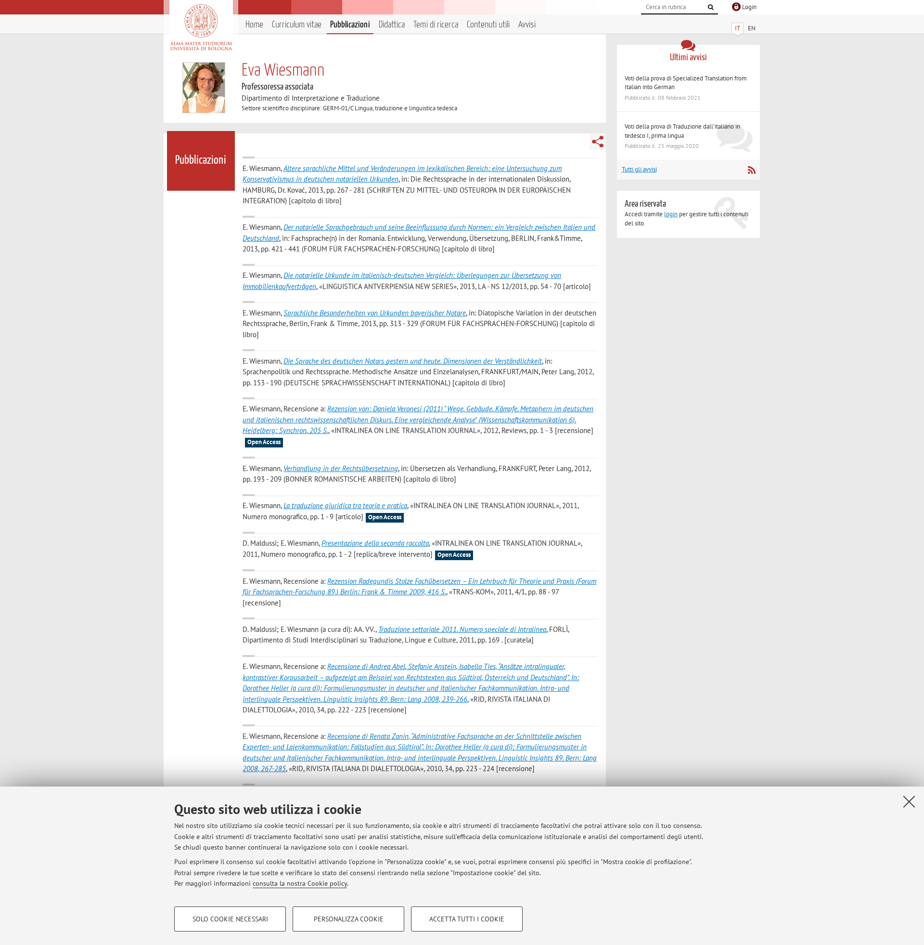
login (671, 214)
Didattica (392, 24)
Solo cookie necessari (230, 919)
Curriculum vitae (296, 24)
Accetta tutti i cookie (466, 919)
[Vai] (711, 7)
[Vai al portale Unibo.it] (201, 27)
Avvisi (527, 24)
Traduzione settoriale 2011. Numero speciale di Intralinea (462, 629)
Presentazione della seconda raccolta (375, 543)
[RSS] (751, 170)
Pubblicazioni (350, 24)
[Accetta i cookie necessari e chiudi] (909, 801)
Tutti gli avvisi (639, 169)
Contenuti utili (488, 24)
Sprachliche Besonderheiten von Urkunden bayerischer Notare (374, 312)
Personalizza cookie (349, 919)
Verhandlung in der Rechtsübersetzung (340, 468)
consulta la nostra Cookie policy (300, 883)
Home (254, 24)
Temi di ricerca (435, 24)
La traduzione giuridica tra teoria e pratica (345, 505)
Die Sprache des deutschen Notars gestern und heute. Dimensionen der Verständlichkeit (412, 361)
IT (737, 28)
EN (752, 28)
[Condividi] (597, 141)
